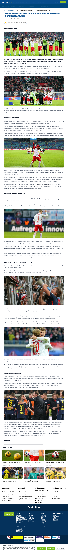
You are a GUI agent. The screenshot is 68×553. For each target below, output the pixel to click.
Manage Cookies (60, 548)
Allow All (41, 548)
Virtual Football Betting (25, 502)
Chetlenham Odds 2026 (8, 492)
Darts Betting (39, 498)
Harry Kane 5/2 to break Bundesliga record (33, 463)
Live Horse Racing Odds (8, 498)
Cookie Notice (13, 549)
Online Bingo (57, 492)
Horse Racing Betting (7, 494)
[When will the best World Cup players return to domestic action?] (12, 473)
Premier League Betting (25, 494)
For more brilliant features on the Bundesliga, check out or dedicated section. (23, 444)
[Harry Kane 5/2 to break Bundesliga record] (34, 455)
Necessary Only (51, 548)
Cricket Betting (40, 502)
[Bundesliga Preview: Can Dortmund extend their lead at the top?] (55, 473)
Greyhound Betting (41, 496)
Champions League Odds (25, 496)
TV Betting (39, 500)
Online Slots (57, 498)
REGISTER (63, 2)
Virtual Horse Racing (7, 500)
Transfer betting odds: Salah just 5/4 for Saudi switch (55, 463)
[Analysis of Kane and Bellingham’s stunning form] (12, 455)
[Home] (5, 10)
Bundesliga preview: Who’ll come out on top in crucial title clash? (34, 480)
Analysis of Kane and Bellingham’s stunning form (11, 463)
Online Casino (57, 494)
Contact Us (9, 514)
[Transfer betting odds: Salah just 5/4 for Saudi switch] (55, 455)
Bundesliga (11, 10)
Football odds (22, 492)
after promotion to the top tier (43, 184)
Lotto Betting (39, 494)
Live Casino (56, 496)
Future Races (5, 496)
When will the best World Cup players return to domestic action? (12, 480)
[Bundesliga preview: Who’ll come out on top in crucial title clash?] (34, 473)
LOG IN (56, 2)
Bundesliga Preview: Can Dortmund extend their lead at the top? (55, 480)
